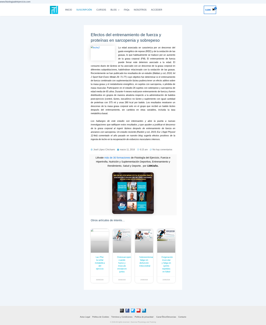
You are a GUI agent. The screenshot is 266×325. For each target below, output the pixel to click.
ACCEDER (156, 10)
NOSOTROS (140, 10)
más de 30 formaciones (117, 157)
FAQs (126, 10)
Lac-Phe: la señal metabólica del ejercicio (100, 263)
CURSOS (101, 10)
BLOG (114, 10)
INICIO (68, 10)
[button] (118, 9)
